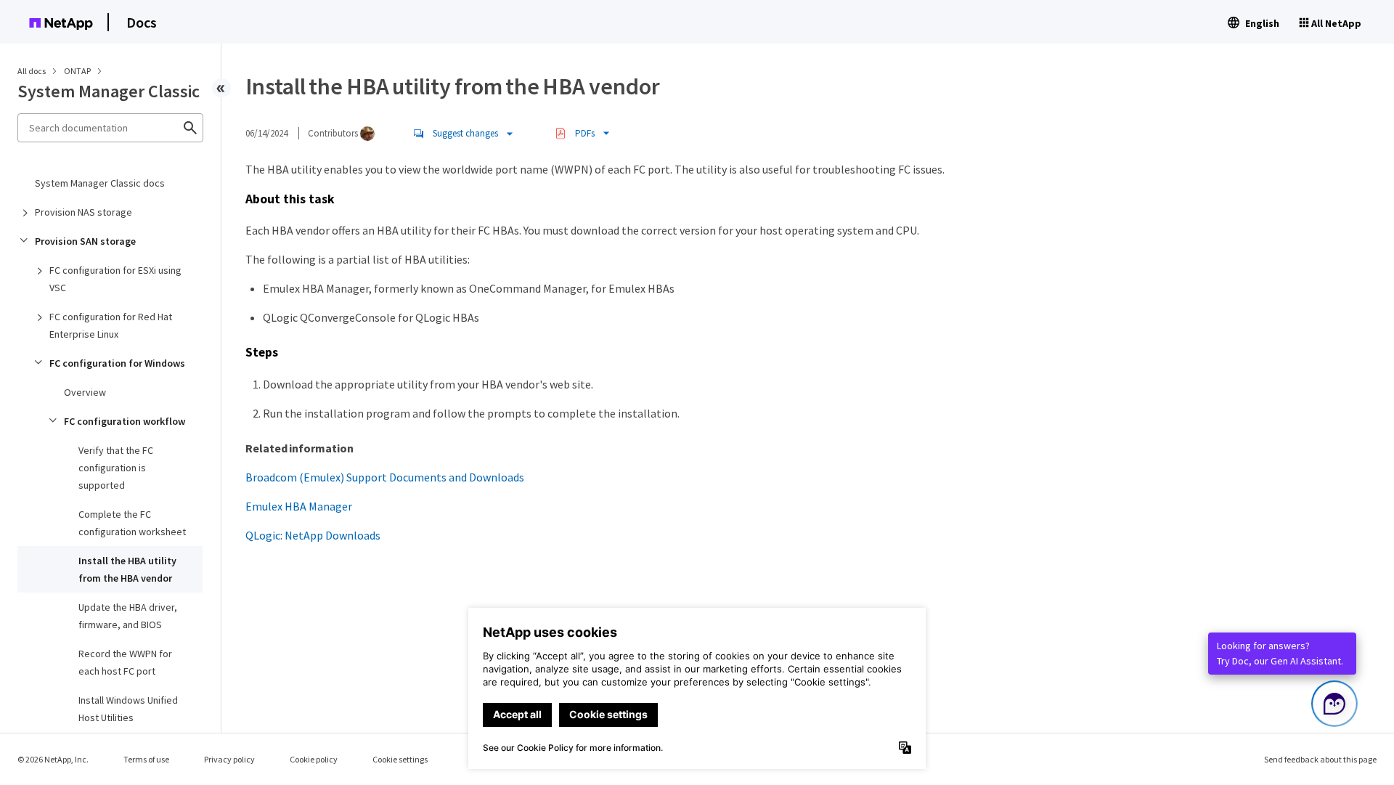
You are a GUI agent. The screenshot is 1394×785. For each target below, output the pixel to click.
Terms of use (146, 759)
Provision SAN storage (85, 241)
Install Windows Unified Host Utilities (128, 709)
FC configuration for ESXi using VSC (115, 279)
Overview (85, 392)
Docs (141, 22)
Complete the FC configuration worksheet (132, 523)
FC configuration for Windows (117, 363)
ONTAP (78, 70)
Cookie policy (314, 759)
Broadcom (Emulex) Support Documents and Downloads (384, 477)
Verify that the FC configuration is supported (115, 468)
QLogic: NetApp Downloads (312, 535)
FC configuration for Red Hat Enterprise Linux (110, 325)
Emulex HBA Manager (298, 506)
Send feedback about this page (1320, 759)
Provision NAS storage (83, 212)
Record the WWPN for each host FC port (125, 662)
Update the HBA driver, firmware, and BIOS (127, 616)
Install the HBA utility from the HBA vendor (127, 569)
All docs (31, 70)
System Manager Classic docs (100, 183)
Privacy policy (229, 759)
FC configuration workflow (124, 421)
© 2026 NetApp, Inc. (53, 759)
